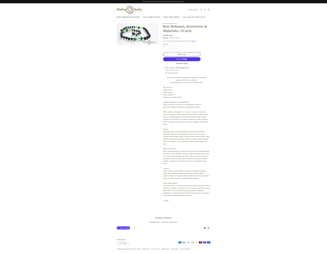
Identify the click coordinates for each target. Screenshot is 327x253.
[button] (129, 17)
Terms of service (155, 249)
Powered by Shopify (135, 249)
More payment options (182, 63)
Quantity (165, 44)
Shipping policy (165, 249)
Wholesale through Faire (170, 222)
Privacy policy (174, 249)
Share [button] (167, 200)
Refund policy (145, 249)
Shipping (165, 37)
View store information (171, 73)
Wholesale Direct (154, 222)
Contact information (185, 249)
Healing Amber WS (125, 249)
